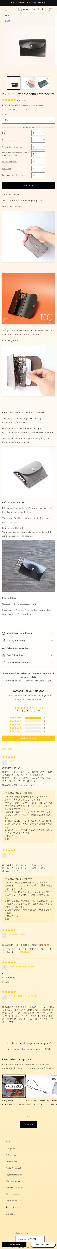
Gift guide (10, 1149)
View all (28, 1124)
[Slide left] (3, 83)
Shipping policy (13, 1181)
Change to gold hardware (12, 147)
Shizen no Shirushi (24, 1247)
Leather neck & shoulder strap (38, 1101)
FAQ (8, 1142)
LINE (48, 1049)
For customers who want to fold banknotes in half (15, 154)
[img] (9, 757)
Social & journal (13, 1168)
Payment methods (14, 1175)
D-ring (5, 133)
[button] (6, 9)
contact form (20, 1049)
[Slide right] (54, 83)
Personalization (8, 140)
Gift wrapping (12, 1155)
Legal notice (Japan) (15, 1201)
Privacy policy (12, 1194)
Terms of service (13, 1207)
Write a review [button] (28, 738)
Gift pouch (6, 168)
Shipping (16, 110)
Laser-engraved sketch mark (14, 175)
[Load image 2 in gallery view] (28, 82)
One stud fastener (9, 161)
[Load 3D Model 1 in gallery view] (43, 82)
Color (4, 114)
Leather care (11, 1162)
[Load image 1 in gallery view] (13, 82)
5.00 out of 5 (36, 708)
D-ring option (7, 1101)
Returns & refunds (14, 1188)
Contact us (10, 1214)
